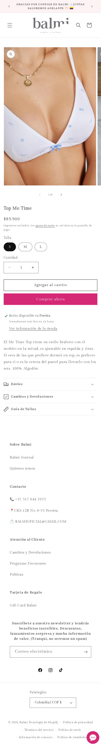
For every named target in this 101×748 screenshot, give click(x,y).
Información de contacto (36, 737)
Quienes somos (22, 469)
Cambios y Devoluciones (30, 553)
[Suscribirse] (85, 652)
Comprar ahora (50, 299)
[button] (9, 25)
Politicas (16, 575)
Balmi (24, 722)
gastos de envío (45, 225)
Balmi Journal (22, 457)
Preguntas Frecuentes (28, 564)
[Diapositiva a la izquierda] (39, 194)
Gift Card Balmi (23, 605)
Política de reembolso (72, 737)
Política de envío (69, 730)
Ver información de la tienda (33, 329)
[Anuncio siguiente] (92, 6)
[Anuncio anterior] (9, 6)
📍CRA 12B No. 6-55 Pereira (34, 511)
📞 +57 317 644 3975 (28, 499)
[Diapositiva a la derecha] (61, 194)
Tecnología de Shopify (44, 722)
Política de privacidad (78, 722)
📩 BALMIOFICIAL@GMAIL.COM (38, 522)
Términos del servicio (39, 730)
